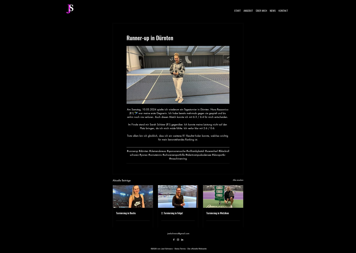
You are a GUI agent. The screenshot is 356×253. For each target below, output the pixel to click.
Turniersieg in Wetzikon (217, 213)
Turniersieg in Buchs (126, 213)
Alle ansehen (238, 180)
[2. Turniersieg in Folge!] (178, 196)
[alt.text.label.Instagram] (178, 239)
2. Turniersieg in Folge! (172, 213)
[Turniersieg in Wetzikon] (223, 196)
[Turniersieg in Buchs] (133, 196)
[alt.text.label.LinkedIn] (182, 239)
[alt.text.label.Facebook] (173, 239)
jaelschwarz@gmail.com (178, 233)
